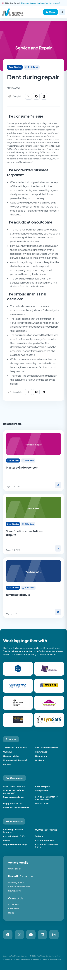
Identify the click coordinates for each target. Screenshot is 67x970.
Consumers (13, 904)
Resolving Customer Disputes (13, 830)
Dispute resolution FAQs (15, 844)
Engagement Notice (13, 803)
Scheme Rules (42, 803)
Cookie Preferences (21, 960)
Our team (39, 760)
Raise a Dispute (42, 786)
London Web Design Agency (15, 956)
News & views (14, 891)
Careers (7, 764)
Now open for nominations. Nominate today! (40, 3)
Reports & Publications (19, 886)
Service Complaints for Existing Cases (46, 798)
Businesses (13, 908)
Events (6, 840)
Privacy (36, 960)
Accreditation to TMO (14, 836)
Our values (8, 752)
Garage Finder (42, 790)
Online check (14, 868)
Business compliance (13, 797)
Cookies (6, 960)
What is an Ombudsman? (47, 747)
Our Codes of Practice (14, 786)
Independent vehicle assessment (13, 791)
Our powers (41, 756)
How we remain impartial (15, 760)
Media (11, 913)
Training (39, 836)
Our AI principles (11, 756)
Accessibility (55, 960)
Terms (44, 960)
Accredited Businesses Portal (46, 845)
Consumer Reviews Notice (16, 807)
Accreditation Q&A (44, 840)
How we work (41, 752)
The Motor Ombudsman (15, 747)
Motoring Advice (16, 882)
